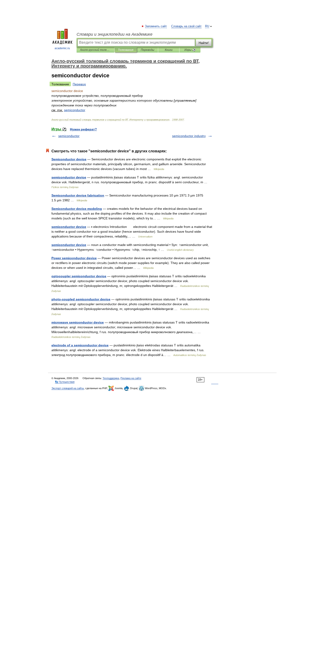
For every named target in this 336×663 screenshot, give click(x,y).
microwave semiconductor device (77, 322)
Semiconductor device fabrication (77, 195)
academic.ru (62, 48)
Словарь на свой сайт (186, 26)
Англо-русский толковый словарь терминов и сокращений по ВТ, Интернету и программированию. (95, 49)
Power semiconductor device (74, 258)
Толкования (125, 49)
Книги (169, 49)
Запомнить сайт (156, 26)
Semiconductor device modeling (76, 208)
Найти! (204, 43)
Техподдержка (111, 378)
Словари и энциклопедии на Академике (114, 34)
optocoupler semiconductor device (78, 276)
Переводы (147, 49)
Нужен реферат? (83, 129)
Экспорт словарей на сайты (67, 388)
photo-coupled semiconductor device (80, 299)
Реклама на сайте (130, 378)
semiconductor (69, 136)
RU (207, 26)
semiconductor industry (189, 136)
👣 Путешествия (65, 381)
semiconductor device (68, 177)
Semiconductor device (68, 159)
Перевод (79, 84)
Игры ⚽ (190, 49)
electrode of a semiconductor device (80, 345)
